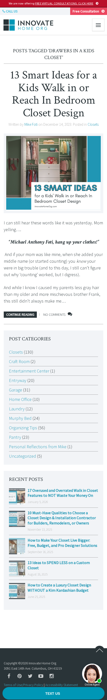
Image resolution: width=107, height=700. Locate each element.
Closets (93, 124)
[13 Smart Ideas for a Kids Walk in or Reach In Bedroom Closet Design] (53, 173)
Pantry (15, 437)
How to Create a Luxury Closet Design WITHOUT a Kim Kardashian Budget (59, 587)
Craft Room (19, 361)
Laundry (17, 409)
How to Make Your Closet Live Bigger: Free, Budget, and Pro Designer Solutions (62, 543)
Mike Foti (31, 124)
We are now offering (51, 3)
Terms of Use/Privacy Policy (23, 685)
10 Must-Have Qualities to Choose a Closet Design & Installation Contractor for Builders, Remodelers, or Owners (62, 518)
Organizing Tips (23, 428)
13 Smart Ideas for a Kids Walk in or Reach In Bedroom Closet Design (53, 93)
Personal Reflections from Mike (37, 446)
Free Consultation (86, 11)
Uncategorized (22, 456)
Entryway (17, 380)
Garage (15, 390)
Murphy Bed (20, 418)
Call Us (11, 11)
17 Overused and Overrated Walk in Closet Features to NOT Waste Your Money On (63, 493)
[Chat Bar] (53, 693)
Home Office (20, 399)
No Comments (54, 314)
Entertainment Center (29, 371)
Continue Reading (20, 314)
